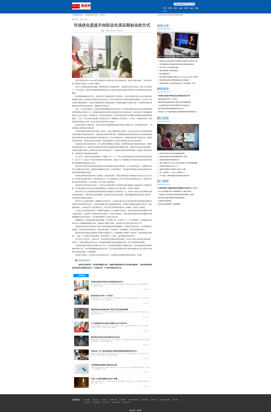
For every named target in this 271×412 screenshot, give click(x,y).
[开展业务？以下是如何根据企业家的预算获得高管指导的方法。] (81, 354)
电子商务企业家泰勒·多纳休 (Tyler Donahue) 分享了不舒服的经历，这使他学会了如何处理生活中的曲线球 (179, 77)
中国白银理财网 (133, 400)
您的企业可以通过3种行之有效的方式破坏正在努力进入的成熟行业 (179, 61)
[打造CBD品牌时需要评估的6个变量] (81, 382)
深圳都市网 (116, 402)
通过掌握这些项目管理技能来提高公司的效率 (174, 80)
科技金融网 (144, 400)
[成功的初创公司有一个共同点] (81, 299)
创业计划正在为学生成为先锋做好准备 (170, 15)
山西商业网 (113, 400)
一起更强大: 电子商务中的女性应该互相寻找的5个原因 (176, 194)
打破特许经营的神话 (164, 201)
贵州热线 (154, 400)
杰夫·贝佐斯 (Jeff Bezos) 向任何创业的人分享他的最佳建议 (179, 163)
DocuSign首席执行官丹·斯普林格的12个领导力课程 (174, 191)
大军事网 (122, 400)
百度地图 (87, 400)
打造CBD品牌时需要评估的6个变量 (104, 379)
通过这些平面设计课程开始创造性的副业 (171, 198)
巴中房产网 (106, 402)
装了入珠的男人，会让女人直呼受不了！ (173, 172)
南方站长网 (126, 402)
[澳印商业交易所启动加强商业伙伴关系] (81, 341)
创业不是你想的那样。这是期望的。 (170, 204)
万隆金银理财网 (164, 400)
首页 (165, 8)
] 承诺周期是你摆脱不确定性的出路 (104, 365)
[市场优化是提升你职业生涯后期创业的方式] (81, 285)
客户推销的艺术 (165, 74)
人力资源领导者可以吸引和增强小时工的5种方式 (109, 323)
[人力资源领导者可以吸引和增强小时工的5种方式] (81, 327)
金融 (191, 8)
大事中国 (87, 402)
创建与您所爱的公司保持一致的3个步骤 (172, 169)
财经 (175, 8)
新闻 (170, 8)
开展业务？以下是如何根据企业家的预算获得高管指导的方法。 (114, 351)
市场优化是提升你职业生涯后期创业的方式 (107, 282)
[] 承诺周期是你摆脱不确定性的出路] (81, 368)
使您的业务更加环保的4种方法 (170, 160)
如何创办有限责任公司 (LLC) (169, 166)
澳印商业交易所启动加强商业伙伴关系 (105, 337)
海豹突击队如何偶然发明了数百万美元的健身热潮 (109, 309)
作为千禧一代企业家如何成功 (169, 67)
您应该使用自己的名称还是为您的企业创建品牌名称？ (177, 64)
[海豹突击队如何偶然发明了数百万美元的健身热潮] (81, 313)
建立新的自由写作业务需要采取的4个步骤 (173, 156)
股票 (186, 8)
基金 (181, 8)
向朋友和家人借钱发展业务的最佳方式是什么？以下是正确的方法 (178, 188)
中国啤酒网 (96, 402)
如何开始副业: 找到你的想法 (169, 70)
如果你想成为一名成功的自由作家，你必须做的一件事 (177, 83)
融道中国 (95, 400)
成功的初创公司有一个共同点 (95, 15)
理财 (196, 8)
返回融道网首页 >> (85, 260)
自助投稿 (104, 400)
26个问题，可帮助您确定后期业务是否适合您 (174, 175)
